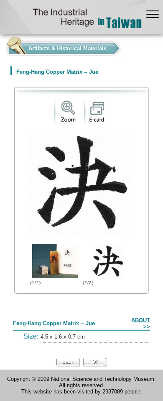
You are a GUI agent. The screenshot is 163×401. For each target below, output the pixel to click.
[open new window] (67, 122)
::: (2, 46)
